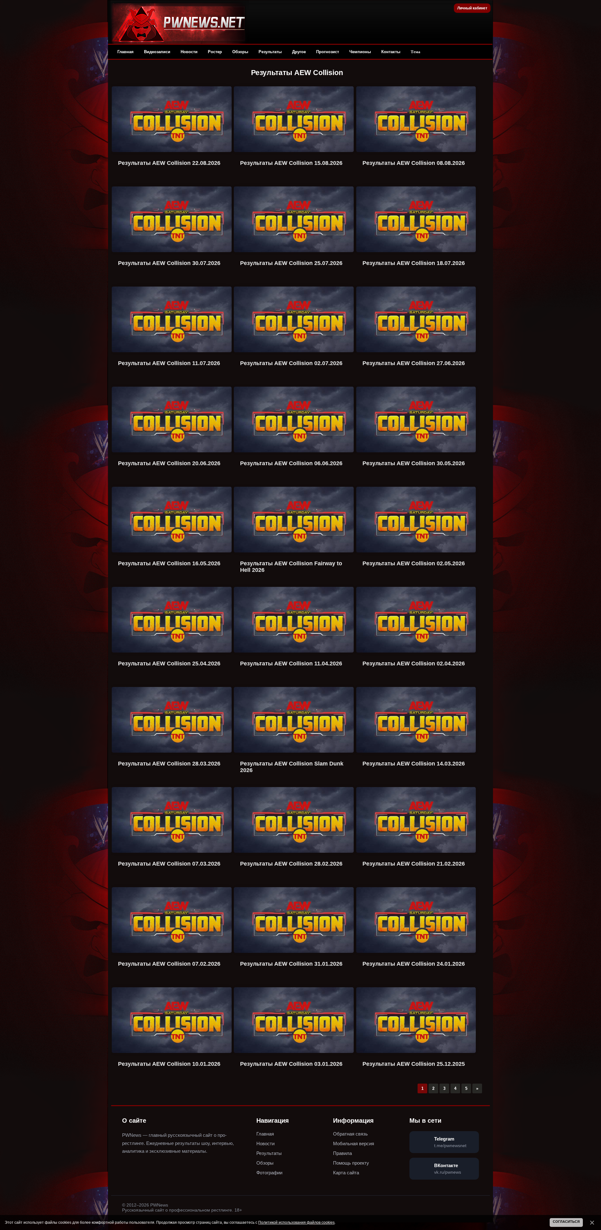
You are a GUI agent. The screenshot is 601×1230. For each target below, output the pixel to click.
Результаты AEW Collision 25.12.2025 (413, 1064)
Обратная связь (350, 1133)
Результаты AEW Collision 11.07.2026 (169, 363)
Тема (415, 51)
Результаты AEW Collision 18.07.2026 (413, 263)
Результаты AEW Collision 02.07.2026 (291, 363)
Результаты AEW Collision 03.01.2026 (291, 1064)
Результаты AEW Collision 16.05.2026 (169, 563)
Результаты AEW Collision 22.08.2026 (169, 163)
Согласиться (566, 1221)
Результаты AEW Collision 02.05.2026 (413, 563)
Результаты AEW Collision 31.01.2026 (291, 964)
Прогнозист (327, 51)
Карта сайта (346, 1172)
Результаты (270, 51)
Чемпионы (360, 51)
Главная (125, 51)
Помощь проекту (351, 1163)
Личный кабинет (472, 8)
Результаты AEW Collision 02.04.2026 (413, 663)
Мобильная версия (353, 1143)
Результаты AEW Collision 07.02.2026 (169, 964)
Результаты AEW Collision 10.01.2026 (169, 1064)
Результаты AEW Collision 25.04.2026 (169, 663)
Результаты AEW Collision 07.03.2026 (169, 864)
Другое (299, 51)
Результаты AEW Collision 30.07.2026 (169, 263)
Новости (189, 51)
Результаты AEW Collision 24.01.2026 (413, 964)
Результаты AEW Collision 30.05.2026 (413, 463)
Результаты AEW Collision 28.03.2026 (169, 763)
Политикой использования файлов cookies (296, 1222)
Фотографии (269, 1172)
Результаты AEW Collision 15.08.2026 (291, 163)
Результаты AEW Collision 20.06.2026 (169, 463)
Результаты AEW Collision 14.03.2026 (413, 763)
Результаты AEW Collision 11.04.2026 (291, 663)
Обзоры (240, 51)
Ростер (215, 51)
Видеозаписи (157, 51)
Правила (342, 1153)
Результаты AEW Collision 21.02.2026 (413, 864)
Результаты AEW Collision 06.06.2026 (291, 463)
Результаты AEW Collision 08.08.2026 (413, 163)
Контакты (390, 51)
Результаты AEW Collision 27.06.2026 (413, 363)
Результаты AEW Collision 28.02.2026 (291, 864)
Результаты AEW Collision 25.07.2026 (291, 263)
